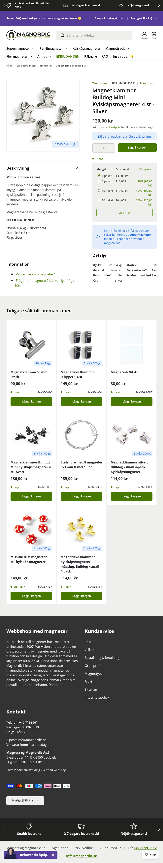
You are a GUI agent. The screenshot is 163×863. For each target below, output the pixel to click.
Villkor (89, 650)
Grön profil (93, 665)
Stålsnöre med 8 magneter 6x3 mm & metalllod (81, 464)
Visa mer (124, 212)
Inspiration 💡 (123, 56)
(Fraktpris (114, 127)
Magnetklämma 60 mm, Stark (30, 374)
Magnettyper (94, 673)
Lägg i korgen (137, 147)
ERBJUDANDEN (68, 56)
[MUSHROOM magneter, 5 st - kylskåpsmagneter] (31, 530)
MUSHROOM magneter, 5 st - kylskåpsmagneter (30, 559)
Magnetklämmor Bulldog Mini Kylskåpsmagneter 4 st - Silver (79, 66)
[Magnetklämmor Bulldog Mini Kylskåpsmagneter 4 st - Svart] (31, 435)
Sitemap (91, 689)
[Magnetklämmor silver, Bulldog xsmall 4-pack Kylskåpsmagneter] (131, 435)
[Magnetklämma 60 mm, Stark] (31, 345)
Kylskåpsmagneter (87, 48)
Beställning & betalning (102, 657)
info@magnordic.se (81, 856)
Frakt (88, 681)
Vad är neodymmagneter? (35, 274)
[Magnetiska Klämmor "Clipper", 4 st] (81, 345)
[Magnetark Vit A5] (131, 345)
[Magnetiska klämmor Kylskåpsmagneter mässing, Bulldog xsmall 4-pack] (81, 530)
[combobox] (94, 35)
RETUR (90, 642)
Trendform (46, 66)
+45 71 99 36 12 (145, 848)
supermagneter (140, 235)
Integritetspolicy (97, 697)
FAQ (105, 56)
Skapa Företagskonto (109, 18)
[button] (154, 35)
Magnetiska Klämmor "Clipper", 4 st (78, 374)
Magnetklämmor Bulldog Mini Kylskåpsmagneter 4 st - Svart (31, 467)
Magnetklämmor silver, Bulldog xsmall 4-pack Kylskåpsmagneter (129, 467)
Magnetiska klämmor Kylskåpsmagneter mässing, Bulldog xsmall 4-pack (80, 564)
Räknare (90, 56)
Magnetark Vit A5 (124, 372)
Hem (9, 66)
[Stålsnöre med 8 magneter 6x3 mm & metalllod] (81, 435)
